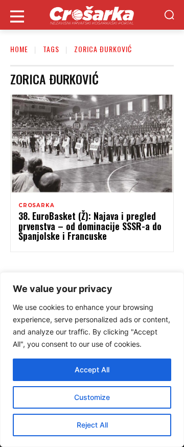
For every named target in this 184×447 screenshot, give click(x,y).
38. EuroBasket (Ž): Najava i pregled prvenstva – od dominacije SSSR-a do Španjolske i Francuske (90, 226)
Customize (92, 397)
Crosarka (36, 205)
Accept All (92, 369)
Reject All (92, 424)
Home (19, 48)
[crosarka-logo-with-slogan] (92, 15)
